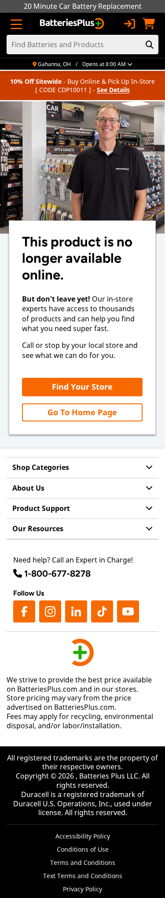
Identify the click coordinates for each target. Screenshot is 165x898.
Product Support (41, 508)
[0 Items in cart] (148, 24)
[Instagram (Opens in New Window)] (50, 611)
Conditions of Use (83, 849)
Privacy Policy (82, 889)
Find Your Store (82, 386)
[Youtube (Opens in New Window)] (128, 611)
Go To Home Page (82, 412)
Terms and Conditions (82, 862)
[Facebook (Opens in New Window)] (24, 611)
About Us (28, 488)
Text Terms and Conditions (82, 876)
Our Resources (37, 528)
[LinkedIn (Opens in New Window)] (76, 611)
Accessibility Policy (82, 836)
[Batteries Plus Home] (73, 24)
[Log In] (129, 24)
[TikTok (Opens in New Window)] (102, 611)
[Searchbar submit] (149, 44)
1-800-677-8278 (57, 573)
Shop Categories (40, 467)
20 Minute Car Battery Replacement (83, 6)
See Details (113, 90)
